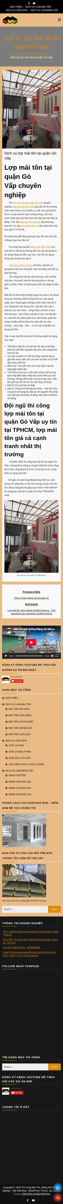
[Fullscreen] (57, 655)
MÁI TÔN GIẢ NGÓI (19, 709)
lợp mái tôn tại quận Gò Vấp (28, 203)
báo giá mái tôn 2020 (24, 206)
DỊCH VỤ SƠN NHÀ (16, 10)
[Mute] (52, 655)
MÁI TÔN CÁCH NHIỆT (21, 721)
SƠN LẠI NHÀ (16, 745)
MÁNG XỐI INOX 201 (20, 781)
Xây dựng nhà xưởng (20, 265)
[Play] (6, 655)
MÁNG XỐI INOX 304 (20, 788)
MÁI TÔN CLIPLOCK (20, 734)
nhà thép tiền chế (30, 226)
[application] (31, 642)
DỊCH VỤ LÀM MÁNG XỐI (44, 10)
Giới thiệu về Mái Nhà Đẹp (36, 1194)
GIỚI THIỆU (16, 7)
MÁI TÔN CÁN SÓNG (20, 715)
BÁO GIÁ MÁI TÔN (41, 247)
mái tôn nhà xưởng (30, 222)
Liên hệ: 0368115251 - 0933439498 (21, 947)
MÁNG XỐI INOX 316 (20, 794)
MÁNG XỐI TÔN (17, 775)
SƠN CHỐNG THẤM (20, 751)
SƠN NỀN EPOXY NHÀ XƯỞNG (26, 764)
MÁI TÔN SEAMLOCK (20, 728)
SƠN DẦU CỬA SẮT (20, 758)
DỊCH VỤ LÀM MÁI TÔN (38, 7)
